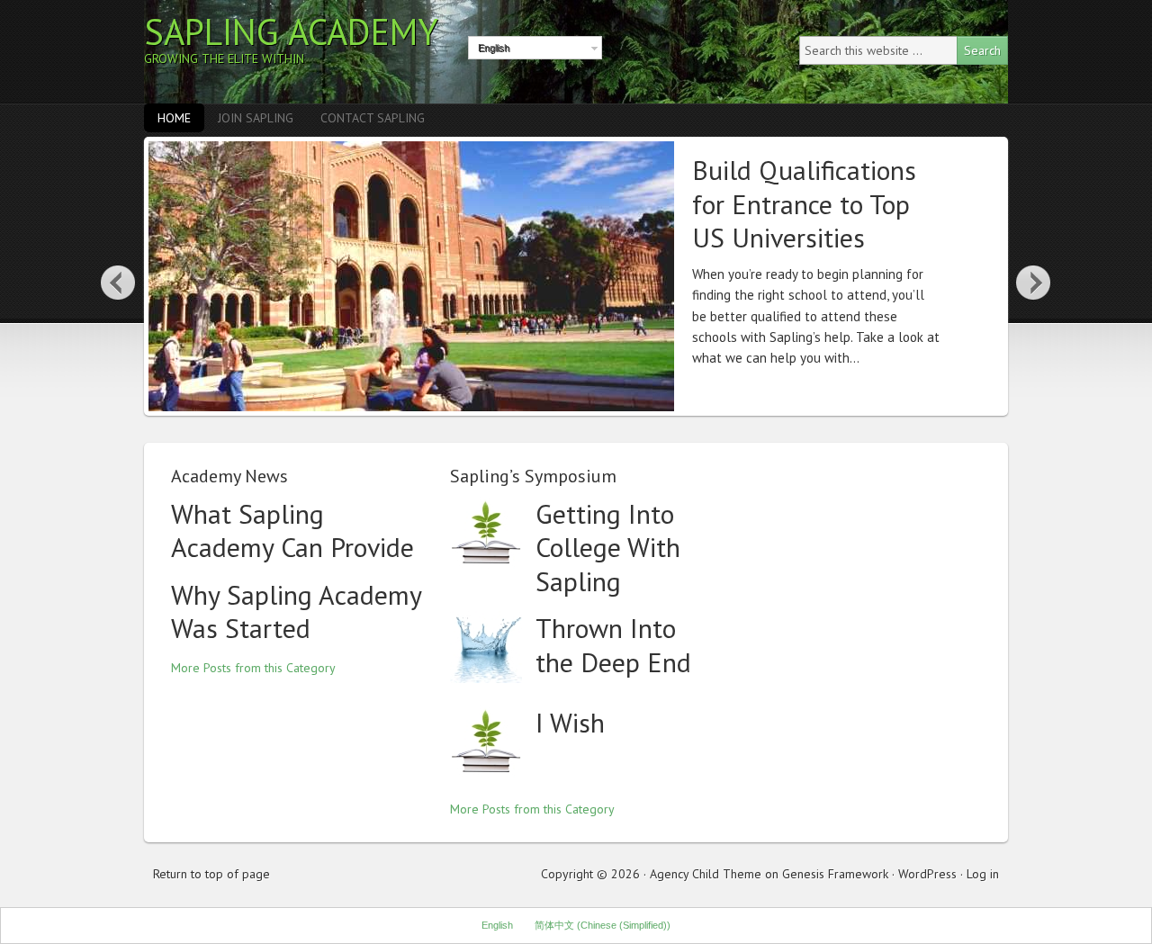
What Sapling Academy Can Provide (292, 530)
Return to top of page (211, 874)
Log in (983, 874)
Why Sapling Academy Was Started (296, 611)
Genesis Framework (835, 874)
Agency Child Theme (705, 874)
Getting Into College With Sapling (608, 547)
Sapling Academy (291, 31)
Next (1034, 281)
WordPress (927, 874)
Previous (117, 281)
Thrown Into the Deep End (613, 644)
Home (174, 118)
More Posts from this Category (253, 668)
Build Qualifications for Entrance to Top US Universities (804, 203)
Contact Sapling (372, 118)
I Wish (570, 722)
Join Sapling (255, 118)
